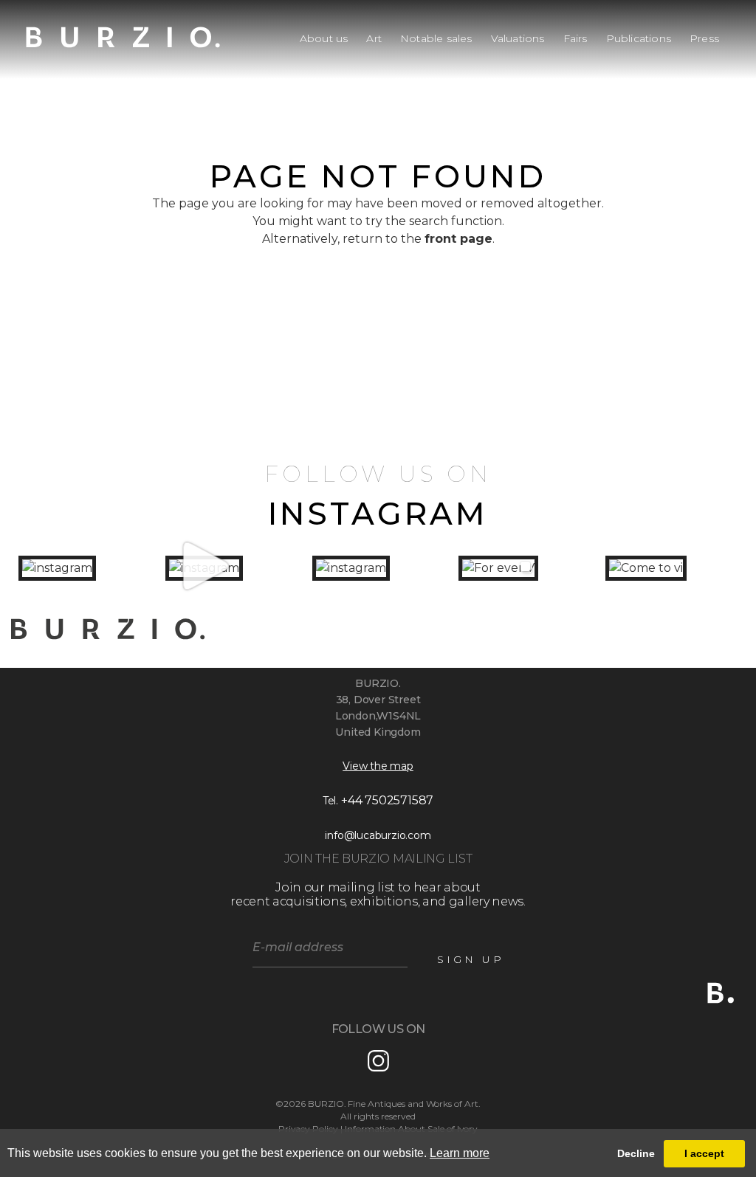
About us (324, 38)
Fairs (575, 38)
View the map (378, 766)
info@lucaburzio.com (377, 835)
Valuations (518, 38)
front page (458, 239)
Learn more (459, 1153)
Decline (636, 1153)
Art (374, 38)
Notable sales (436, 38)
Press (704, 38)
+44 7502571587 (387, 800)
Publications (638, 38)
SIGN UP (470, 959)
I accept (704, 1153)
